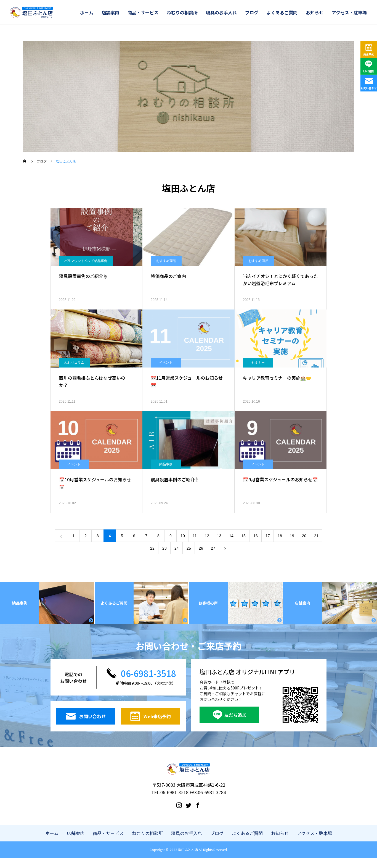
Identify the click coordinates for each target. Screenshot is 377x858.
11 (195, 536)
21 (316, 536)
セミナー (258, 362)
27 (213, 548)
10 (182, 536)
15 (243, 536)
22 (152, 548)
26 (201, 548)
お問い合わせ (369, 88)
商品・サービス (143, 12)
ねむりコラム (74, 362)
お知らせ (314, 12)
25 (189, 548)
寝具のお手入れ (221, 12)
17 (268, 536)
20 (304, 536)
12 (207, 536)
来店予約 (368, 54)
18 (280, 536)
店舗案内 (110, 12)
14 (231, 536)
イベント (165, 362)
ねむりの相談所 (182, 12)
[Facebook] (198, 805)
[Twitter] (188, 805)
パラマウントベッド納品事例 (85, 261)
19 (292, 536)
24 (176, 548)
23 (164, 548)
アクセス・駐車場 (349, 12)
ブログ (251, 12)
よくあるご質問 (282, 12)
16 (255, 536)
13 (219, 536)
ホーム (86, 12)
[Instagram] (179, 805)
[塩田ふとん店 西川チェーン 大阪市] (31, 12)
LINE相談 (368, 71)
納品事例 (165, 464)
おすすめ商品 (166, 261)
